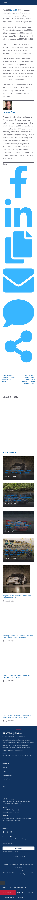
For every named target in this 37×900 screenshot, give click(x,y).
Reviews (5, 767)
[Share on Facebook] (18, 197)
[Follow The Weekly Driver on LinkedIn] (11, 832)
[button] (34, 2)
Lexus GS (13, 10)
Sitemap (22, 856)
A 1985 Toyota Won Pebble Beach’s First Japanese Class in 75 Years (17, 525)
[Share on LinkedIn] (18, 230)
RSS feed (15, 856)
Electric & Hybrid (7, 775)
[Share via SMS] (18, 329)
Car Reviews (6, 893)
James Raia (9, 112)
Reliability (21, 893)
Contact (11, 872)
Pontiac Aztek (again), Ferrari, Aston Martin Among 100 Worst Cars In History (28, 379)
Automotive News (16, 888)
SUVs (4, 787)
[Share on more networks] (18, 362)
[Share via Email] (18, 296)
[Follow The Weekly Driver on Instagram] (7, 832)
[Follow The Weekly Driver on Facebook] (3, 832)
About (4, 872)
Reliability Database (9, 799)
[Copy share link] (18, 263)
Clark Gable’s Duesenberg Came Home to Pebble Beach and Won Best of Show (18, 552)
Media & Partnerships (22, 872)
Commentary (7, 897)
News (4, 771)
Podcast (5, 783)
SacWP (26, 864)
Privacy (32, 872)
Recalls (5, 807)
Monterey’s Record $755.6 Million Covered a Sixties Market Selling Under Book (18, 497)
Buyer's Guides (7, 779)
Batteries (5, 815)
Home (4, 888)
